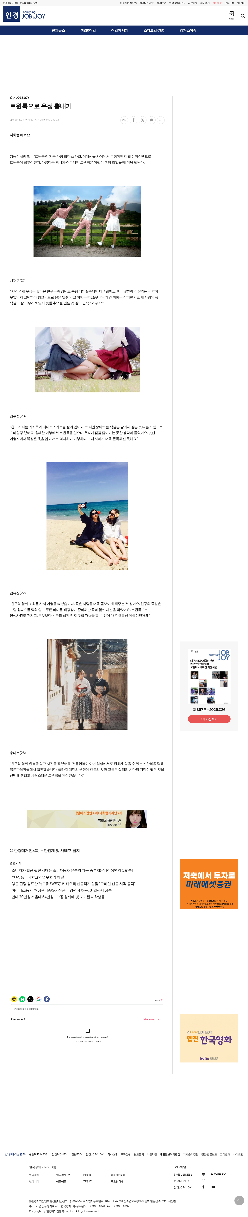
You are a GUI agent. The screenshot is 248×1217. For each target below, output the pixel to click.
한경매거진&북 (10, 2)
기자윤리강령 (190, 1154)
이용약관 (152, 1154)
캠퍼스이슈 (188, 30)
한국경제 (34, 1175)
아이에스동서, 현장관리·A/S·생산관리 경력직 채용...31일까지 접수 (62, 890)
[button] (231, 15)
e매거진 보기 (209, 719)
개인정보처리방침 (170, 1154)
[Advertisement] (124, 65)
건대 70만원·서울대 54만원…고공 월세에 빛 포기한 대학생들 (58, 897)
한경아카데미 (118, 1175)
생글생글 (61, 1181)
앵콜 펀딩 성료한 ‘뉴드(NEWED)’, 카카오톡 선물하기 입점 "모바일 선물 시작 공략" (73, 883)
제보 (217, 2)
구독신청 (229, 2)
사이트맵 (238, 1154)
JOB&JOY (22, 98)
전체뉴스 (58, 30)
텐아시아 (34, 1181)
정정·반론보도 (209, 1154)
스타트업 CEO (154, 30)
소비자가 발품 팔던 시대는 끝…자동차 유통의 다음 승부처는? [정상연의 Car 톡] (72, 870)
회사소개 (112, 1154)
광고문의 (139, 1154)
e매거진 (241, 2)
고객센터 (225, 1154)
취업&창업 (88, 30)
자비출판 (205, 2)
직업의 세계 (119, 30)
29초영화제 (116, 1181)
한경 (128, 3)
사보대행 (192, 2)
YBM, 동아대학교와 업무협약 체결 (38, 877)
